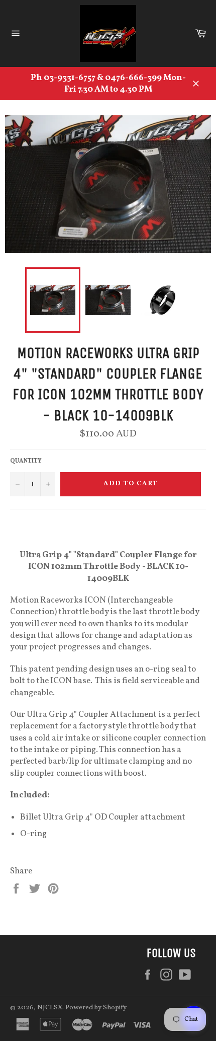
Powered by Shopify (96, 1007)
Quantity (26, 461)
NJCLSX (49, 1007)
